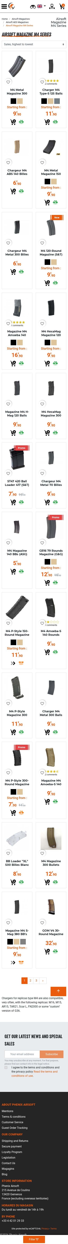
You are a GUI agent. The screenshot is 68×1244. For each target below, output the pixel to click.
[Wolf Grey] (57, 101)
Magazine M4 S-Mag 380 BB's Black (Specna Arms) (17, 936)
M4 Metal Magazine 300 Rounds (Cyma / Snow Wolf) (17, 95)
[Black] (13, 101)
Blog (4, 1174)
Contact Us (8, 1163)
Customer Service (12, 1122)
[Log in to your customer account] (52, 6)
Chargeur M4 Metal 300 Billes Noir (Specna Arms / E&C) (17, 256)
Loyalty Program (12, 1152)
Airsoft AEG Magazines (17, 22)
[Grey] (23, 941)
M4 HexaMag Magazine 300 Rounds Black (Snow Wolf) (51, 417)
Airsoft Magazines (21, 19)
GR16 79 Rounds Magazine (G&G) (51, 552)
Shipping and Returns (15, 1141)
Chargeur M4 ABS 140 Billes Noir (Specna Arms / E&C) (17, 176)
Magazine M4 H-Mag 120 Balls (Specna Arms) (17, 415)
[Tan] (20, 101)
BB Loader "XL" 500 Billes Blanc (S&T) (17, 865)
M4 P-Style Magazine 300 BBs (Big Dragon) (17, 717)
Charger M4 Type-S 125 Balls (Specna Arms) (51, 93)
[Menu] (4, 6)
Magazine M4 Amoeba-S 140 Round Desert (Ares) (51, 786)
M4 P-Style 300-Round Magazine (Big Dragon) (17, 784)
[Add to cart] (13, 122)
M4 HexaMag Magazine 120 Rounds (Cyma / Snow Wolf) (51, 337)
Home (5, 19)
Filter (34, 1239)
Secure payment (12, 1146)
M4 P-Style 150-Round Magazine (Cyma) (17, 634)
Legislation (8, 1157)
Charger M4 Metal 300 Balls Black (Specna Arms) (51, 717)
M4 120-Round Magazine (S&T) (51, 252)
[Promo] (17, 457)
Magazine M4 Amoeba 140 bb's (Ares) (17, 335)
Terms (53, 1228)
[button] (33, 6)
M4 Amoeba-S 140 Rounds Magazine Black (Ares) (51, 636)
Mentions (7, 1111)
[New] (51, 227)
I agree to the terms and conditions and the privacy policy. (35, 1071)
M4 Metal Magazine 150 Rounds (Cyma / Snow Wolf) (51, 176)
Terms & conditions (13, 1116)
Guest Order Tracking (15, 1127)
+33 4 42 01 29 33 (13, 1220)
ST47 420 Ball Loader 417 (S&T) (17, 483)
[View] (13, 663)
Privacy (45, 1228)
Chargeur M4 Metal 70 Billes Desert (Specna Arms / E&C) (51, 487)
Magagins (8, 1168)
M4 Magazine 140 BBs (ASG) (17, 552)
